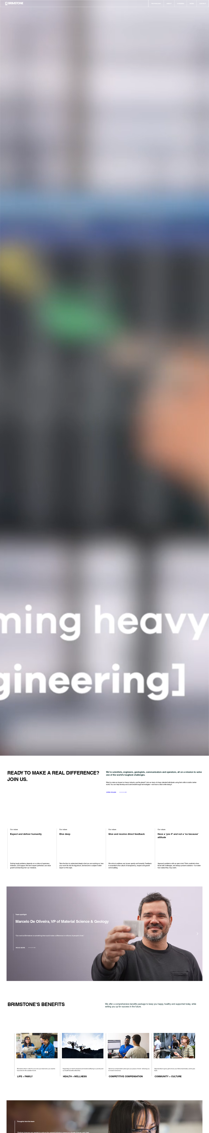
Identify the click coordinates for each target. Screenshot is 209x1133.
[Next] (197, 933)
